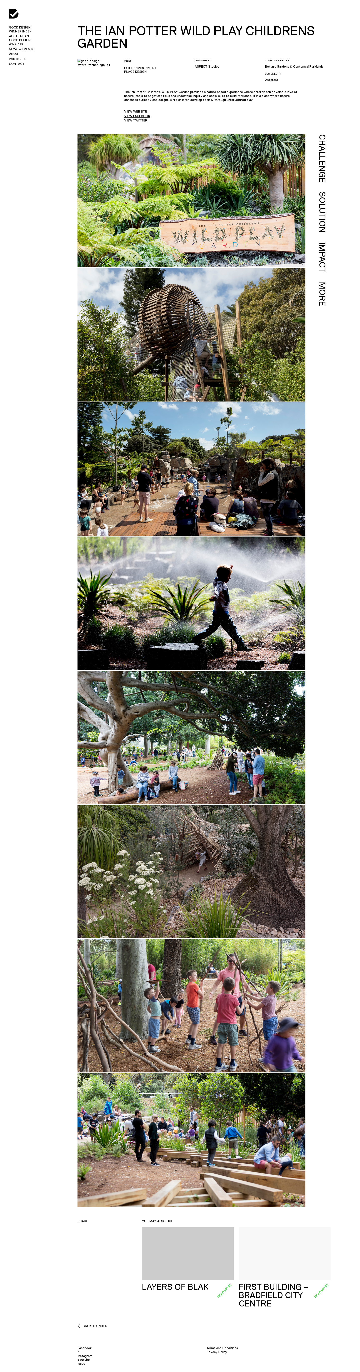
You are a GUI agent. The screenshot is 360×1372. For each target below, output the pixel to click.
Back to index (94, 1326)
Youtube (84, 1359)
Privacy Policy (216, 1352)
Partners (17, 59)
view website (135, 111)
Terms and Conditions (222, 1348)
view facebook (137, 116)
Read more (224, 1291)
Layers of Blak (175, 1286)
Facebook (85, 1348)
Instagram (85, 1356)
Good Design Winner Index (20, 29)
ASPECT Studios (207, 66)
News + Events (21, 49)
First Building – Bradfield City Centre (274, 1295)
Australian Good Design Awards (20, 40)
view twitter (135, 120)
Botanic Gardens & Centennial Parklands (294, 66)
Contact (17, 64)
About (14, 54)
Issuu (81, 1363)
